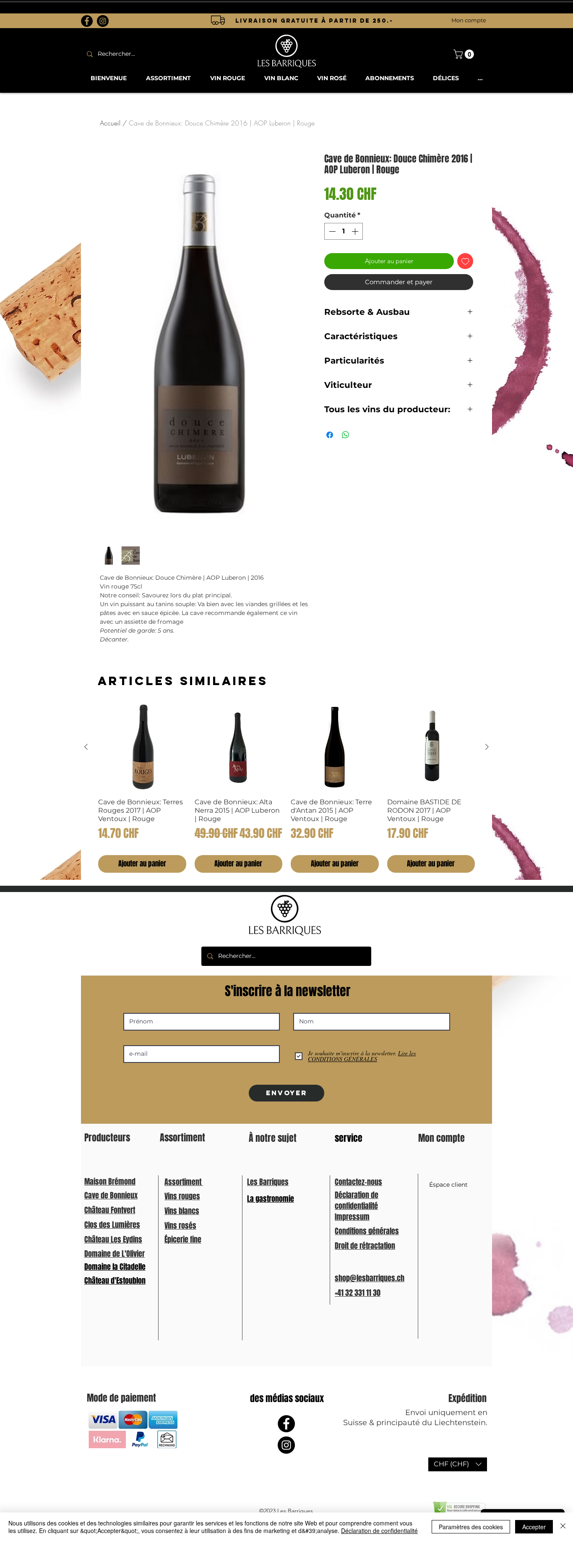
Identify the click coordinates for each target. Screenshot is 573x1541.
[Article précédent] (86, 747)
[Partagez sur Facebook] (330, 435)
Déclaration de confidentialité (379, 1530)
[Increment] (356, 231)
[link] (464, 54)
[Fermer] (563, 1526)
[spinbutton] (343, 231)
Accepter (534, 1527)
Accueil (110, 123)
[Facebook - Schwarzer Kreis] (87, 21)
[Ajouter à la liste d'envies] (465, 261)
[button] (457, 1464)
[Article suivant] (487, 747)
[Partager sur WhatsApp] (346, 435)
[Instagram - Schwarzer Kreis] (103, 21)
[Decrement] (331, 231)
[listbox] (457, 1464)
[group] (286, 788)
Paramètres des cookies (471, 1527)
